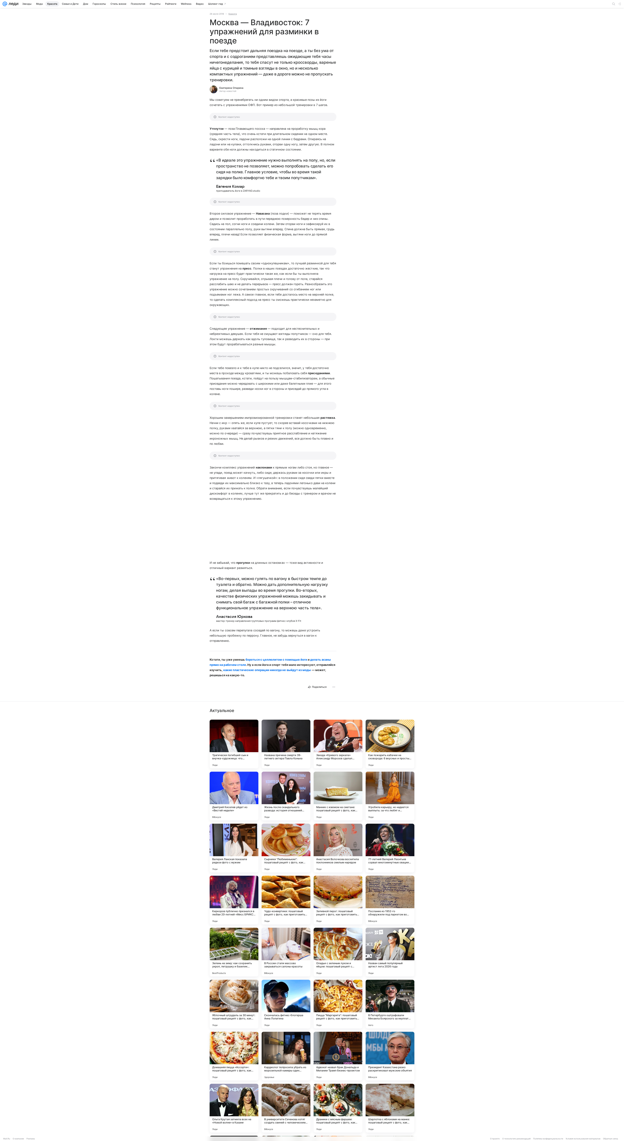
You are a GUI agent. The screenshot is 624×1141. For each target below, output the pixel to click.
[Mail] (5, 4)
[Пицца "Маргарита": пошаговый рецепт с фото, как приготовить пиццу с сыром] (338, 1004)
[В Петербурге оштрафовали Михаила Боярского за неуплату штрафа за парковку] (390, 1004)
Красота (232, 14)
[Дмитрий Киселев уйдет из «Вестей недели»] (234, 796)
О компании (18, 1138)
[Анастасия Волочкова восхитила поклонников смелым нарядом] (338, 848)
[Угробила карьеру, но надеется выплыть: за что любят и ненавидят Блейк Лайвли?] (390, 796)
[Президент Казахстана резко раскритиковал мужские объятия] (390, 1056)
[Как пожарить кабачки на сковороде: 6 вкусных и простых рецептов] (390, 744)
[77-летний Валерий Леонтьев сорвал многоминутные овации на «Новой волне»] (390, 848)
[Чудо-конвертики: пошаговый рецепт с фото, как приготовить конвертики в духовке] (286, 900)
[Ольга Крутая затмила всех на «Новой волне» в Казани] (234, 1108)
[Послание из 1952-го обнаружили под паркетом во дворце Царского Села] (390, 900)
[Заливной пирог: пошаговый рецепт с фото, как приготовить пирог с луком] (338, 900)
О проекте (495, 1138)
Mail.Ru (6, 1138)
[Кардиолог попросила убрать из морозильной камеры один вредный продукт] (286, 1056)
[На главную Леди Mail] (12, 4)
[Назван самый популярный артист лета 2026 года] (390, 952)
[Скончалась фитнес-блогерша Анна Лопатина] (286, 1004)
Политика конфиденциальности (548, 1138)
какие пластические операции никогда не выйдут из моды (267, 670)
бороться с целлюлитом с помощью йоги (276, 659)
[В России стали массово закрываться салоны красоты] (286, 952)
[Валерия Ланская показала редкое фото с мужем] (234, 848)
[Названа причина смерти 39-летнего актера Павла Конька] (286, 744)
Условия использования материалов (583, 1138)
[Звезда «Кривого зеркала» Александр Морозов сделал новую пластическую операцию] (338, 744)
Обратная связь (610, 1138)
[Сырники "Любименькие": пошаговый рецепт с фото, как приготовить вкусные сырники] (286, 848)
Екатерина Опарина (231, 87)
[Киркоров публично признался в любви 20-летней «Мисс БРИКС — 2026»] (234, 900)
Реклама (30, 1138)
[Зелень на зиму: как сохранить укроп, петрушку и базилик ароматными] (234, 952)
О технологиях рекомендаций (516, 1138)
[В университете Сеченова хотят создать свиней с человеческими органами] (286, 1108)
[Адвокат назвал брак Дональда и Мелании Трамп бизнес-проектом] (338, 1056)
